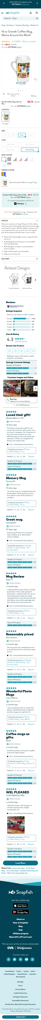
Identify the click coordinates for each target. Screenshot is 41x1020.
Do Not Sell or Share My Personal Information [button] (20, 1004)
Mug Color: (6, 155)
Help (21, 930)
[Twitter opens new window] (33, 958)
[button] (2, 12)
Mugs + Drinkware (7, 25)
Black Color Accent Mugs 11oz (17, 873)
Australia (32, 974)
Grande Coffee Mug (22, 25)
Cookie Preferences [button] (20, 993)
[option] (5, 118)
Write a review (29, 41)
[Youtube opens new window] (27, 958)
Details (19, 47)
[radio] (3, 174)
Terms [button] (20, 985)
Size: (3, 131)
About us (21, 919)
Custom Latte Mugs (18, 868)
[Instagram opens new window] (16, 958)
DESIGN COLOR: (8, 170)
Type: (3, 140)
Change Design (32, 182)
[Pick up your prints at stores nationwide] (10, 948)
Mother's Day (35, 25)
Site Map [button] (20, 982)
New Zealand (20, 977)
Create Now (20, 1017)
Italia (33, 971)
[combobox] (20, 18)
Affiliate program (20, 933)
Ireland (26, 971)
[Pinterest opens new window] (21, 958)
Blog (20, 926)
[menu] (34, 96)
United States (22, 974)
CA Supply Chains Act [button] (20, 997)
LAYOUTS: (5, 110)
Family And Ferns (27, 288)
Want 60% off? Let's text (20, 937)
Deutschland (9, 971)
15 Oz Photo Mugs (12, 870)
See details (24, 214)
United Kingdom (9, 974)
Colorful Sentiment (14, 288)
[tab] (23, 91)
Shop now (24, 4)
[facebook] (10, 958)
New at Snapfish (20, 922)
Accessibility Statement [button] (20, 1000)
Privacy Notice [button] (20, 989)
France (18, 971)
